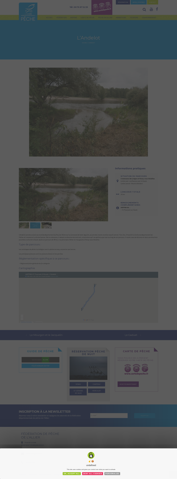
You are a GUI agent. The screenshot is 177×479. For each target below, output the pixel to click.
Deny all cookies (92, 474)
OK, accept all (72, 474)
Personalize (112, 474)
